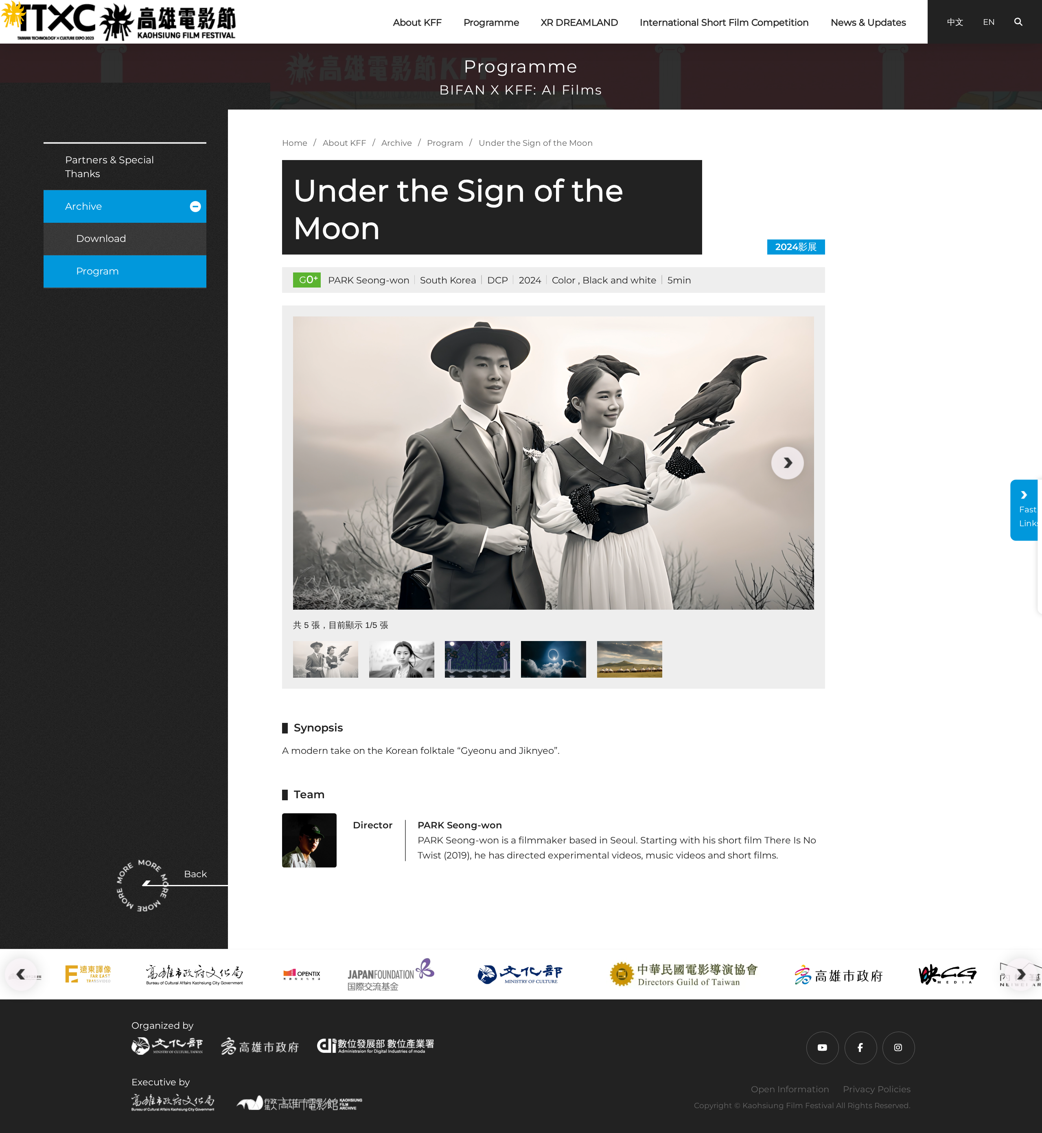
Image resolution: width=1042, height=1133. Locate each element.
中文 (955, 22)
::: (5, 8)
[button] (319, 463)
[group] (553, 463)
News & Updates (868, 22)
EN (989, 22)
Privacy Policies (877, 1089)
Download (101, 238)
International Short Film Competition (724, 22)
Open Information (790, 1089)
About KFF (417, 22)
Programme (491, 22)
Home (294, 143)
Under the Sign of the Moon (536, 143)
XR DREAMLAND (579, 22)
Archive (83, 206)
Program (97, 271)
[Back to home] (125, 21)
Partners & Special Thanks (109, 167)
